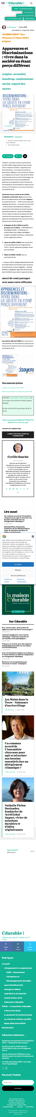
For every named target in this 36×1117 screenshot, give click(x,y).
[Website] (27, 488)
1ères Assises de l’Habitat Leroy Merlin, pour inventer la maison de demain (18, 1056)
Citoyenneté (8, 126)
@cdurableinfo (12, 850)
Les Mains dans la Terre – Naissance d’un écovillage (16, 702)
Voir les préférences (18, 576)
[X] (24, 488)
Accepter (18, 564)
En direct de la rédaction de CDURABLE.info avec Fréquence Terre (16, 1048)
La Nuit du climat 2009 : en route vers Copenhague (16, 1063)
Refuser (18, 570)
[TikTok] (20, 488)
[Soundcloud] (17, 488)
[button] (33, 536)
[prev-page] (3, 1068)
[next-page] (6, 1068)
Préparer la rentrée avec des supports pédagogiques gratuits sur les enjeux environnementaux (17, 646)
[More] (25, 156)
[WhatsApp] (18, 492)
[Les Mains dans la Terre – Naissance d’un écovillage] (18, 683)
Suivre (32, 851)
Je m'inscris (18, 1088)
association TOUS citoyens (20, 398)
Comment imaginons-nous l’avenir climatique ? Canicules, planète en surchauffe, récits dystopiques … (15, 637)
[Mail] (13, 488)
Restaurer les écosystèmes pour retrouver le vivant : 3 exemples (14, 663)
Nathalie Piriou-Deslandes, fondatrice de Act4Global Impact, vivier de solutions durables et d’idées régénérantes (17, 529)
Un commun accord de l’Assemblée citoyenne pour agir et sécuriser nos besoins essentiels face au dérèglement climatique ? (18, 519)
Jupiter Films (9, 710)
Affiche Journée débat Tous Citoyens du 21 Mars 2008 (17, 392)
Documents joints (13, 145)
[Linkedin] (10, 488)
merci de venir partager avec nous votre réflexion (18, 141)
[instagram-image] (9, 865)
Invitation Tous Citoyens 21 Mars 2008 (12, 388)
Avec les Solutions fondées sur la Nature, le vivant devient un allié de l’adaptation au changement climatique (18, 655)
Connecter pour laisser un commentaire (18, 435)
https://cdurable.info (18, 460)
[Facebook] (6, 488)
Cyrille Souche (11, 27)
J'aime (6, 942)
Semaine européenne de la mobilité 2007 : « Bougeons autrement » (18, 1042)
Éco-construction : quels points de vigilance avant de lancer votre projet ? (17, 628)
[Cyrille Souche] (4, 27)
